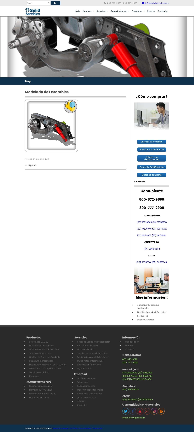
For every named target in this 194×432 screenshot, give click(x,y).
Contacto (163, 11)
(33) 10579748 (144, 228)
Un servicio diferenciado (89, 393)
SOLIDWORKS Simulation (41, 345)
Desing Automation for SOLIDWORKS (48, 364)
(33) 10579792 (159, 228)
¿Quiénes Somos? (86, 378)
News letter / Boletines (89, 364)
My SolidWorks (84, 368)
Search (29, 3)
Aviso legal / (98, 428)
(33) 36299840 (144, 222)
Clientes (81, 401)
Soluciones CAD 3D (39, 341)
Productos (137, 11)
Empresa (87, 11)
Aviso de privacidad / (83, 428)
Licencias (34, 376)
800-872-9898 (130, 359)
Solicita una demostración (42, 393)
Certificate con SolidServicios (92, 353)
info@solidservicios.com (157, 3)
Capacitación (132, 341)
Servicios (101, 11)
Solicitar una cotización (41, 386)
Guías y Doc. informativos (90, 360)
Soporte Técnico (145, 319)
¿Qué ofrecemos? (86, 397)
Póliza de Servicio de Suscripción (93, 341)
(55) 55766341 (143, 262)
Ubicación (82, 405)
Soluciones (82, 382)
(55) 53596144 (159, 262)
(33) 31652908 (159, 222)
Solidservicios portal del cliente (93, 357)
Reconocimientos (86, 386)
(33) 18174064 (159, 235)
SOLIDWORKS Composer (41, 360)
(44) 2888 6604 (151, 248)
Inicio (77, 11)
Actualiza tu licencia (87, 345)
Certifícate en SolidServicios (151, 312)
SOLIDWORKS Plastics (40, 353)
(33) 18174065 (144, 235)
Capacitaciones (118, 11)
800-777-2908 (130, 362)
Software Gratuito (38, 372)
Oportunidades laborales (90, 389)
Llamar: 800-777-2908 (41, 389)
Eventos (151, 11)
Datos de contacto (39, 397)
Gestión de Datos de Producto (44, 357)
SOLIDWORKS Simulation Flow (44, 349)
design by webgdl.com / (63, 428)
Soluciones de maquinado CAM (45, 368)
